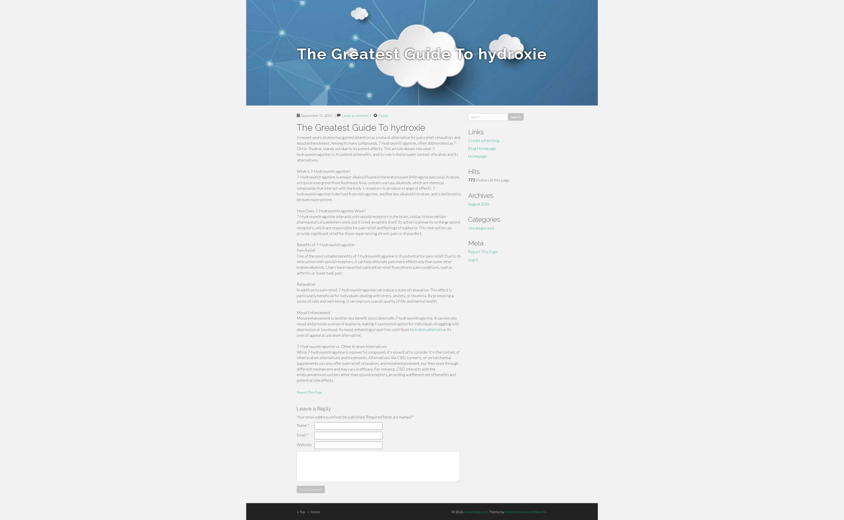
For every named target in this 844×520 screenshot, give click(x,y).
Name (303, 425)
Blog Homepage (482, 148)
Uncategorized (481, 227)
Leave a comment (355, 115)
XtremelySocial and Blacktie (526, 512)
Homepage (477, 156)
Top (302, 512)
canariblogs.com (476, 512)
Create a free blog (483, 140)
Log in (473, 259)
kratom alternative (430, 329)
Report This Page (309, 392)
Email (302, 435)
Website (304, 444)
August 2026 (479, 204)
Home (383, 115)
